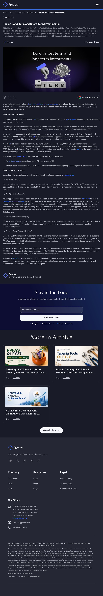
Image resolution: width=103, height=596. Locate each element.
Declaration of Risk (68, 489)
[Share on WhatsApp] (10, 98)
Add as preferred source (90, 97)
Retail (10, 484)
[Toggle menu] (97, 4)
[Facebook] (39, 461)
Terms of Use (66, 484)
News (35, 484)
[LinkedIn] (11, 461)
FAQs (35, 489)
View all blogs (49, 430)
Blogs (12, 13)
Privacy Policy (66, 479)
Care (10, 489)
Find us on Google (20, 518)
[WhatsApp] (32, 461)
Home (5, 13)
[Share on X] (15, 98)
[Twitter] (18, 461)
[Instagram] (25, 461)
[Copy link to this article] (5, 98)
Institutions (12, 479)
